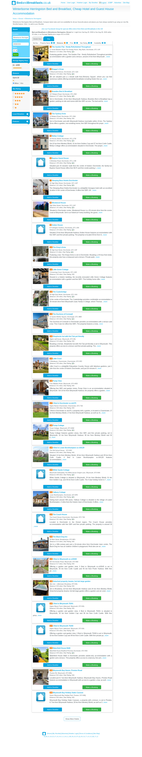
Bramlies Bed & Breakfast (62, 91)
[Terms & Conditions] (86, 733)
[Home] (49, 733)
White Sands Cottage (61, 470)
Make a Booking (92, 64)
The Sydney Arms (59, 114)
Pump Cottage (58, 425)
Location (15, 34)
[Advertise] (64, 733)
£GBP (110, 3)
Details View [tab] (37, 39)
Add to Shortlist (52, 64)
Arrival (15, 41)
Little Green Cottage (60, 269)
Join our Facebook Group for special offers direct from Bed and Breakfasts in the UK (72, 29)
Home (63, 3)
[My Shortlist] (56, 733)
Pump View (57, 381)
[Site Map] (96, 733)
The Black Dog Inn (60, 537)
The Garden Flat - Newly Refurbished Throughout (71, 47)
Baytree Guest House (60, 158)
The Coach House (60, 514)
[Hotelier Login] (74, 733)
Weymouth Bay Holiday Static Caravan (68, 693)
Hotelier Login (82, 3)
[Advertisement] (121, 58)
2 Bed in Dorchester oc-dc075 (64, 403)
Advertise (117, 3)
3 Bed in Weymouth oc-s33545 (65, 559)
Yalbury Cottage (59, 492)
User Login (71, 3)
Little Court (57, 359)
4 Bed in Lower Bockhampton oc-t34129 (68, 448)
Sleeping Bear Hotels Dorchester (65, 180)
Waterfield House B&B (61, 648)
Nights (15, 47)
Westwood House (59, 203)
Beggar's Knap (58, 69)
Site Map (126, 3)
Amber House (57, 225)
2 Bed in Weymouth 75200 (63, 626)
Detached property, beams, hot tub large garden (71, 581)
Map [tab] (48, 39)
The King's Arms (59, 247)
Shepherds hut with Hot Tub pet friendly (68, 336)
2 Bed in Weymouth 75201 (63, 603)
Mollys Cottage (58, 136)
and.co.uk (34, 2)
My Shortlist (93, 3)
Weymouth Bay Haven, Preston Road (67, 670)
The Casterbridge (60, 292)
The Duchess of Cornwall (63, 314)
